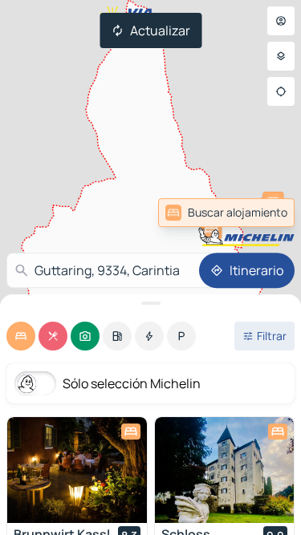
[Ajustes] (281, 56)
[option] (20, 336)
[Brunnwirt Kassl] (77, 470)
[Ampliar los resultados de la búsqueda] (150, 303)
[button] (211, 228)
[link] (226, 212)
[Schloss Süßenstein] (225, 470)
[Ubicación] (281, 91)
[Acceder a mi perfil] (281, 20)
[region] (77, 470)
